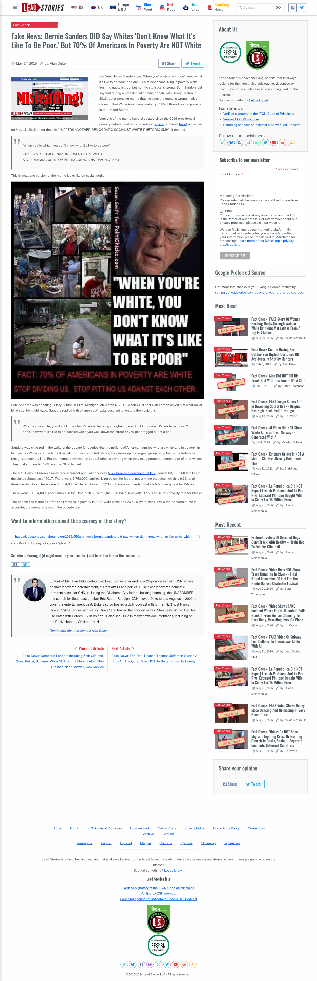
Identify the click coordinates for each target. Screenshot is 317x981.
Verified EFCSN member (241, 119)
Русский (187, 843)
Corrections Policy (226, 828)
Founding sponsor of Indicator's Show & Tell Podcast (261, 125)
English (106, 843)
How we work (140, 828)
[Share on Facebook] (15, 564)
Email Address (231, 174)
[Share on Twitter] (25, 564)
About (74, 828)
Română (166, 843)
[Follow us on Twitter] (265, 142)
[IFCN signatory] (158, 919)
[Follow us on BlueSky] (231, 142)
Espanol (126, 843)
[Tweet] (302, 7)
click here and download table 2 (132, 473)
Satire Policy (167, 828)
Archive (148, 834)
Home (56, 828)
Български (85, 843)
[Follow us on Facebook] (239, 142)
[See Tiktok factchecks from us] (222, 142)
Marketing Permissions (236, 196)
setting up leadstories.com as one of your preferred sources (259, 292)
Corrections (256, 828)
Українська (232, 843)
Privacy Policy (194, 828)
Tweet (195, 63)
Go (278, 7)
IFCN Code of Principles (104, 828)
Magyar (145, 843)
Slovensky (208, 843)
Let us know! (258, 100)
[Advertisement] (107, 710)
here (182, 124)
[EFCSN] (158, 945)
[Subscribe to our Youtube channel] (274, 142)
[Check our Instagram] (248, 142)
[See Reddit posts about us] (282, 142)
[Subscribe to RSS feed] (291, 142)
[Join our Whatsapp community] (257, 142)
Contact (168, 834)
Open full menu (15, 7)
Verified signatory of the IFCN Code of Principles (258, 113)
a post (159, 124)
